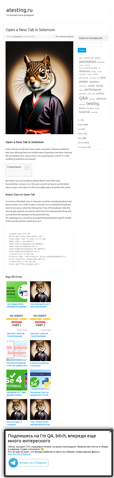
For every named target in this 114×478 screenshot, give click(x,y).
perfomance (92, 89)
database (84, 71)
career (81, 65)
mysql (99, 85)
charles (87, 65)
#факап (27, 454)
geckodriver (83, 78)
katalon (94, 81)
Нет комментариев (64, 36)
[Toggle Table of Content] (26, 167)
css (99, 68)
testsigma (90, 108)
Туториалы (82, 147)
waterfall (94, 112)
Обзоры (81, 142)
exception (82, 74)
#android (17, 454)
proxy (89, 94)
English (80, 125)
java (103, 77)
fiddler (89, 74)
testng (82, 108)
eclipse (99, 71)
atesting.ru (19, 10)
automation (87, 61)
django (93, 71)
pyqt (93, 94)
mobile (91, 85)
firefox (95, 74)
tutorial (84, 111)
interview (93, 78)
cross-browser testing (88, 68)
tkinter (97, 108)
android (87, 58)
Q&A (83, 98)
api (92, 58)
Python (80, 134)
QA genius (17, 36)
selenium (101, 98)
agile (81, 58)
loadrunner (83, 86)
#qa (10, 454)
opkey (81, 90)
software (82, 104)
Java (79, 129)
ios (98, 78)
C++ (79, 120)
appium (98, 58)
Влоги (80, 138)
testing (92, 103)
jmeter (83, 81)
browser (101, 62)
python (100, 93)
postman (82, 94)
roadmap (92, 99)
